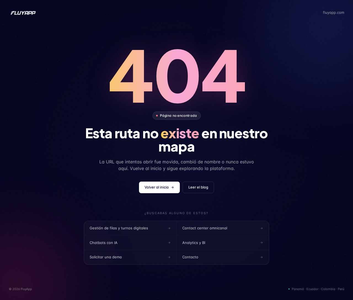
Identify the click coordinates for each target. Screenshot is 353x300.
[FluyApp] (23, 13)
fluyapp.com (333, 12)
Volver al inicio (157, 187)
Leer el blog (198, 187)
